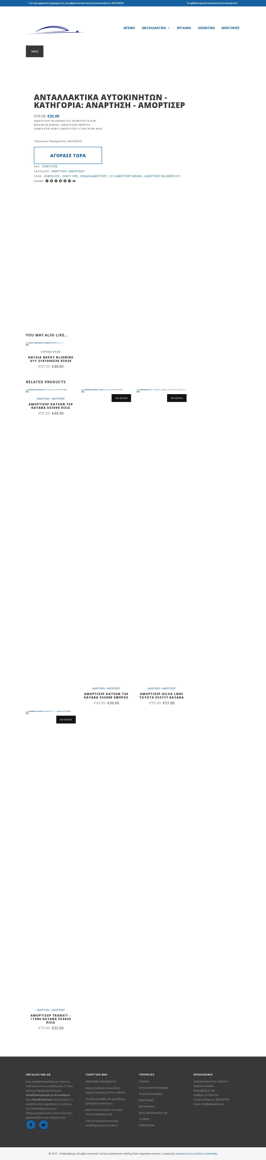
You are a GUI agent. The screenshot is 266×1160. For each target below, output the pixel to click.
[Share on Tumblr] (64, 180)
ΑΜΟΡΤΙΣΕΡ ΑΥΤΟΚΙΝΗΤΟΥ (100, 1081)
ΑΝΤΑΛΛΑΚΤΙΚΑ (154, 28)
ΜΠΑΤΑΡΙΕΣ (231, 28)
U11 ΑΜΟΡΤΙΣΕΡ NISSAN (125, 176)
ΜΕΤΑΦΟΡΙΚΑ (147, 1106)
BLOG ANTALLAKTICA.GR (153, 1113)
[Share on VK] (74, 180)
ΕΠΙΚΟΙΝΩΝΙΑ (146, 1125)
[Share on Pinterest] (69, 180)
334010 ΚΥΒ (51, 176)
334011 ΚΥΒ (70, 176)
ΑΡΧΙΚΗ (129, 28)
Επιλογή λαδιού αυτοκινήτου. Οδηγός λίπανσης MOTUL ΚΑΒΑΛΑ (105, 1090)
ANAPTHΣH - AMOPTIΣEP (135, 105)
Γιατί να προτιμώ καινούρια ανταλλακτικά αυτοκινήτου (101, 1123)
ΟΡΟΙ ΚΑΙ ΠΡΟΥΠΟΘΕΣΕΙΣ (153, 1088)
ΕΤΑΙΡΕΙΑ (144, 1081)
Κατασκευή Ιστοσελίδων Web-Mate (196, 1153)
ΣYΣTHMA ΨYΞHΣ (51, 352)
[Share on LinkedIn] (60, 180)
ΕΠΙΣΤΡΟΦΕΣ (146, 1100)
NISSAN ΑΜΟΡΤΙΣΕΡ (93, 176)
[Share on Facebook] (47, 180)
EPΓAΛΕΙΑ (184, 28)
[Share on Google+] (56, 180)
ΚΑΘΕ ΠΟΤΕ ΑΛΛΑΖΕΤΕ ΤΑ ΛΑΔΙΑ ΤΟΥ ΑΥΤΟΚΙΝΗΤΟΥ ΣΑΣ (103, 1112)
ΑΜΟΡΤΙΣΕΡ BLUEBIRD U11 (162, 176)
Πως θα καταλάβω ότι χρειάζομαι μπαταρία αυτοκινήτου (105, 1101)
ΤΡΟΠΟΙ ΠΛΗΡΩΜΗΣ (151, 1094)
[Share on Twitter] (51, 180)
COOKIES (144, 1119)
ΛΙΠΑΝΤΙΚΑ (206, 28)
